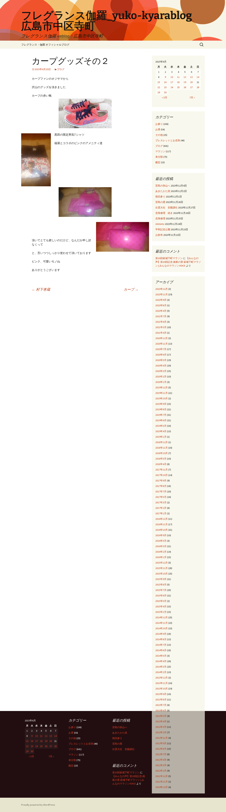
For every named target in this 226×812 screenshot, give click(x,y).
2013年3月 (160, 726)
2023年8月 (160, 305)
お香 (157, 129)
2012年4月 (160, 759)
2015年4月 (160, 606)
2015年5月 (160, 601)
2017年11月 (161, 469)
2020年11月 (161, 343)
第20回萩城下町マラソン (169, 258)
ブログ (60, 69)
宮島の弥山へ (162, 185)
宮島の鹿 (160, 202)
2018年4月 (160, 464)
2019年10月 (161, 398)
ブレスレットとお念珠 (167, 140)
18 (178, 82)
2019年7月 (160, 414)
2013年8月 (160, 699)
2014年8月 (160, 639)
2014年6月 (160, 650)
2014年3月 (160, 666)
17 (172, 82)
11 (178, 77)
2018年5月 (160, 458)
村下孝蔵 (41, 289)
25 (178, 87)
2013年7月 (160, 705)
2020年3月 (160, 371)
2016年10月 (161, 529)
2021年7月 (160, 316)
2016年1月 (160, 557)
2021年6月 (160, 321)
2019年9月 (160, 403)
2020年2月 (160, 376)
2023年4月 (160, 310)
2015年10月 (161, 573)
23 (165, 87)
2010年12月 (161, 787)
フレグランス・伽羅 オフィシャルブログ (45, 44)
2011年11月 (161, 781)
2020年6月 (160, 354)
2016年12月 (161, 518)
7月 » (192, 97)
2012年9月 (160, 743)
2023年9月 (160, 299)
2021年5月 (160, 327)
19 (185, 82)
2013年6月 (160, 710)
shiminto (159, 224)
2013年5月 (160, 716)
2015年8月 (160, 584)
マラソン (160, 151)
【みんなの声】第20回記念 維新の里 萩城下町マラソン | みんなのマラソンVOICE (178, 262)
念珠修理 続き (164, 213)
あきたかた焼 (162, 191)
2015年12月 (161, 562)
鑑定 (157, 162)
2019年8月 (160, 409)
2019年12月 (161, 387)
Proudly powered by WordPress (38, 804)
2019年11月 (161, 393)
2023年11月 (161, 294)
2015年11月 (161, 568)
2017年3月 (160, 502)
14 (198, 77)
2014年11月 (161, 622)
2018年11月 (161, 447)
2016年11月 (161, 524)
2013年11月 (161, 683)
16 (165, 82)
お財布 (159, 234)
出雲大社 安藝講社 (166, 207)
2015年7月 (160, 590)
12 (185, 77)
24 (172, 87)
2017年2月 (160, 507)
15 (158, 82)
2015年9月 (160, 579)
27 (191, 87)
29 (158, 92)
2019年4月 (160, 431)
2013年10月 (161, 688)
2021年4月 (160, 332)
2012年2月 (160, 770)
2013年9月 (160, 694)
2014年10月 (161, 628)
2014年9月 (160, 633)
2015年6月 (160, 595)
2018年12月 (161, 442)
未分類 (159, 156)
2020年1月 (160, 382)
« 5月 (164, 97)
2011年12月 (161, 776)
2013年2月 (160, 732)
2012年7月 (160, 754)
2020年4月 (160, 365)
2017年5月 (160, 497)
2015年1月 (160, 612)
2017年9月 (160, 480)
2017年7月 (160, 491)
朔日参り (160, 196)
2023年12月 (161, 289)
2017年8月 (160, 486)
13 (191, 77)
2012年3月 (160, 765)
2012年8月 (160, 748)
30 (165, 92)
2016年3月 (160, 546)
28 (198, 87)
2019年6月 (160, 420)
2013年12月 (161, 677)
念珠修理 (160, 218)
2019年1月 (160, 436)
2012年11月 (161, 737)
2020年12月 (161, 338)
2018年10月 (161, 453)
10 (172, 77)
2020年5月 (160, 360)
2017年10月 (161, 475)
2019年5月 (160, 425)
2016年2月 (160, 551)
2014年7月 (160, 644)
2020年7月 (160, 349)
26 (185, 87)
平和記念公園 (162, 229)
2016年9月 (160, 535)
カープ (131, 289)
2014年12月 (161, 617)
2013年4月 (160, 721)
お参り (159, 124)
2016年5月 (160, 540)
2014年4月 (160, 661)
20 (191, 82)
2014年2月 (160, 672)
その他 (159, 135)
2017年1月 (160, 513)
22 (158, 87)
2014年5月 (160, 655)
